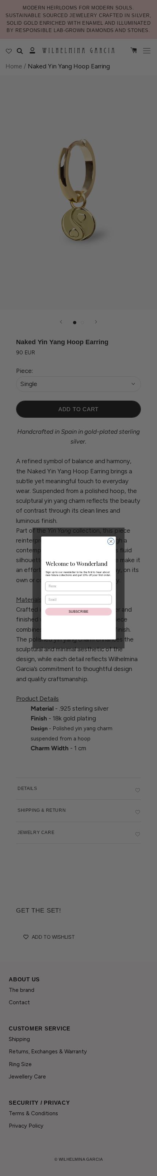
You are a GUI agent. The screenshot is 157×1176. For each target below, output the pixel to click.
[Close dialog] (111, 541)
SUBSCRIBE (79, 611)
